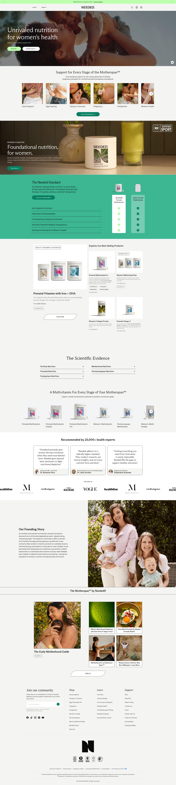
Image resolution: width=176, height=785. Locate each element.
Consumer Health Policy (93, 768)
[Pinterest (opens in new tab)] (39, 717)
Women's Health (74, 714)
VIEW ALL (88, 673)
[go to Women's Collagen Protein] (102, 308)
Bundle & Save (74, 725)
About (44, 7)
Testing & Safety (130, 725)
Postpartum (73, 710)
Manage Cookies (78, 768)
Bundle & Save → (31, 48)
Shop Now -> (15, 168)
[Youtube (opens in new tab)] (43, 717)
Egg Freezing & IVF (75, 702)
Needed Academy (103, 714)
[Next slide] (151, 94)
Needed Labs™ (102, 706)
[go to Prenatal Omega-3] (130, 308)
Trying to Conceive (75, 698)
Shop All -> (14, 48)
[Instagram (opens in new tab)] (35, 717)
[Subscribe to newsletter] (58, 704)
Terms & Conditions (55, 768)
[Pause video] (172, 62)
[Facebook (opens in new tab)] (27, 717)
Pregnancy (72, 706)
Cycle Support (74, 694)
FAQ (126, 694)
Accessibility (129, 721)
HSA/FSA (128, 698)
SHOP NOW (60, 317)
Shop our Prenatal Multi (43, 197)
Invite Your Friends (131, 718)
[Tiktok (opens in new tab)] (31, 717)
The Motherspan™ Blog (105, 710)
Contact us (128, 706)
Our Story (100, 694)
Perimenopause (74, 718)
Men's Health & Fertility (77, 721)
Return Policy (129, 702)
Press (127, 710)
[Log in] (137, 7)
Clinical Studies (102, 698)
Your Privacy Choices (117, 768)
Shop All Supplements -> (88, 114)
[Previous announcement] (3, 1)
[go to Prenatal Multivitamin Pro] (102, 262)
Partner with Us (130, 714)
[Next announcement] (172, 1)
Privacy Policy (67, 768)
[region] (88, 2)
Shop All (72, 729)
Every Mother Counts (104, 718)
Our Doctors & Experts (104, 702)
